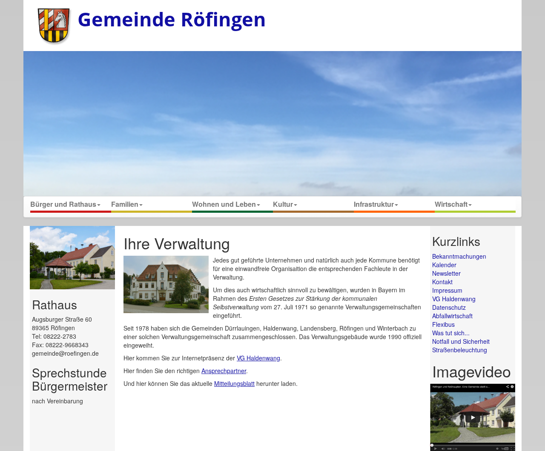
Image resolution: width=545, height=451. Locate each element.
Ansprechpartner (223, 370)
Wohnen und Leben (224, 204)
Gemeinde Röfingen (171, 19)
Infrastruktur (374, 204)
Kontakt (442, 281)
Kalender (444, 264)
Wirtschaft (451, 204)
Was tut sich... (451, 332)
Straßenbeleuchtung (459, 349)
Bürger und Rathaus (63, 204)
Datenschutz (449, 307)
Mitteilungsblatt (234, 383)
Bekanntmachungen (459, 256)
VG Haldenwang (258, 358)
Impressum (447, 290)
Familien (124, 204)
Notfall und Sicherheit (461, 341)
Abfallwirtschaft (452, 315)
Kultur (283, 204)
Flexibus (443, 324)
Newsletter (446, 273)
